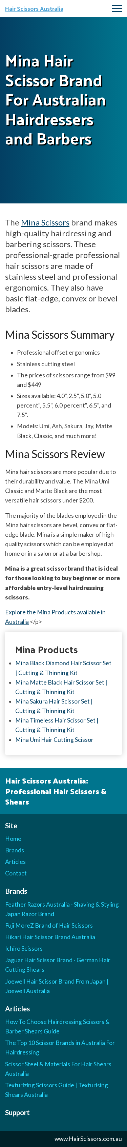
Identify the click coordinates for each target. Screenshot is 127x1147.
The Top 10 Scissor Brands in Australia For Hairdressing (60, 1047)
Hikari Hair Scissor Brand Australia (50, 937)
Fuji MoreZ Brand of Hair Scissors (49, 925)
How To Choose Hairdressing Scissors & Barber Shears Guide (57, 1026)
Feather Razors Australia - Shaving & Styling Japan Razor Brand (62, 909)
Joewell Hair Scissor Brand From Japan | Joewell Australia (57, 986)
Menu (117, 8)
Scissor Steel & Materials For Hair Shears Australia (58, 1069)
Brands (14, 850)
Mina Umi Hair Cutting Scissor (54, 739)
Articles (15, 861)
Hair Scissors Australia (34, 8)
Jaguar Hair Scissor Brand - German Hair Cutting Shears (57, 964)
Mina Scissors (45, 222)
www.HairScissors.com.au (88, 1138)
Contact (16, 873)
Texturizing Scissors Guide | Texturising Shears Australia (56, 1090)
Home (13, 838)
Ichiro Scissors (24, 948)
